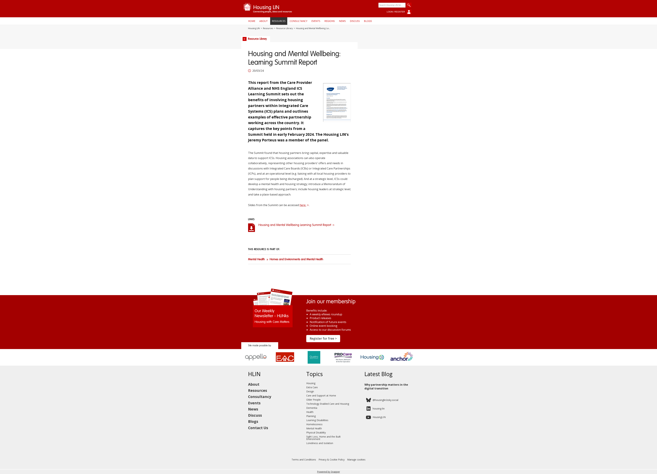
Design (310, 391)
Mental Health (256, 259)
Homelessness (314, 424)
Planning (311, 416)
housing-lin (379, 408)
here (303, 205)
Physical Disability (316, 432)
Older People (313, 399)
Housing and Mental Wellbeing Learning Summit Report (295, 225)
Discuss (355, 21)
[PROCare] (343, 364)
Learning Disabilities (317, 420)
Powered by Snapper (328, 471)
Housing (310, 383)
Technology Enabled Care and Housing (327, 403)
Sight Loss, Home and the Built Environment (323, 438)
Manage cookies (356, 459)
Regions (329, 21)
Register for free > (323, 338)
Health (309, 412)
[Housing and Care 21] (372, 364)
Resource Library (284, 28)
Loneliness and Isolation (319, 443)
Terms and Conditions (304, 459)
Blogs (368, 21)
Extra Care (312, 387)
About (263, 21)
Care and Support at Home (321, 395)
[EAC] (285, 364)
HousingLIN (379, 417)
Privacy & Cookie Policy (332, 459)
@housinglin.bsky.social (385, 400)
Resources (279, 21)
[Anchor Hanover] (401, 364)
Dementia (311, 407)
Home (251, 21)
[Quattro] (314, 364)
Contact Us (258, 427)
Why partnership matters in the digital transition (386, 386)
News (342, 21)
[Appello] (256, 364)
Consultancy (298, 21)
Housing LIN (254, 28)
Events (315, 21)
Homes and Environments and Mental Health (296, 259)
